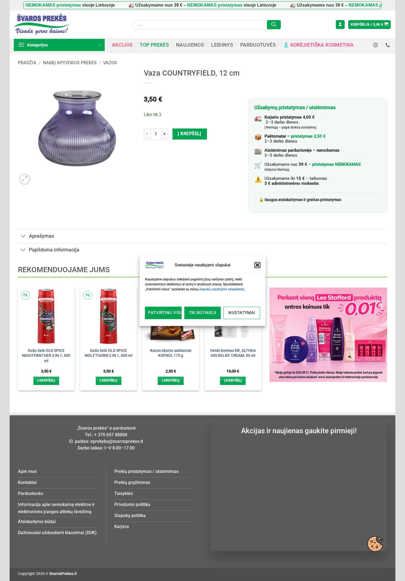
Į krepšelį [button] (46, 380)
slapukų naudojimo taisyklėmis (221, 289)
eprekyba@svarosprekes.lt (116, 441)
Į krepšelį (189, 133)
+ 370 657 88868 (110, 434)
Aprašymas (41, 236)
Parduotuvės (258, 45)
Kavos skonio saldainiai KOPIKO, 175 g (170, 353)
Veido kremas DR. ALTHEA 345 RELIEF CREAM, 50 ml (233, 353)
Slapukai (375, 544)
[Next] (252, 329)
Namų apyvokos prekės (70, 62)
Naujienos (190, 45)
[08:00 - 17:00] (376, 45)
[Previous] (27, 329)
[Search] (274, 24)
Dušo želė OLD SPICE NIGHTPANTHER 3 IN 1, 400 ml (46, 355)
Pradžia (27, 62)
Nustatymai (241, 312)
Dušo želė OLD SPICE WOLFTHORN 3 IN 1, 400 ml (109, 353)
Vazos (110, 62)
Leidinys (222, 45)
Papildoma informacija (54, 250)
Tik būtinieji (202, 312)
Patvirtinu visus (165, 312)
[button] (257, 265)
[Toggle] (23, 237)
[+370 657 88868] (388, 45)
